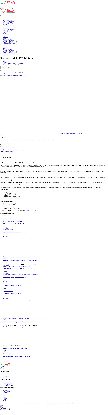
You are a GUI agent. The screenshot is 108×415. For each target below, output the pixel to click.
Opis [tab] (4, 155)
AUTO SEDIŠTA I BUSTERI (9, 25)
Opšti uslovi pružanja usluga (8, 383)
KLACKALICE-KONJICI (8, 30)
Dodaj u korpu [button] (6, 228)
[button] (1, 7)
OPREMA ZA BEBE (7, 27)
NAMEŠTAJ (5, 28)
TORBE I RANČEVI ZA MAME (10, 42)
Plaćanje (8, 409)
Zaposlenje (5, 398)
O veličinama (5, 392)
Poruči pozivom (5, 151)
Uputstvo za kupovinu (7, 390)
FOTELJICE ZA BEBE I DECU (9, 29)
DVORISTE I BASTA (7, 20)
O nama (4, 397)
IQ (1, 134)
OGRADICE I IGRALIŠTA (30, 210)
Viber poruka (12, 151)
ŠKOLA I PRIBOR (7, 34)
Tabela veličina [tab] (6, 156)
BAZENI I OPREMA (7, 22)
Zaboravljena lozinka (7, 376)
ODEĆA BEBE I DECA (8, 23)
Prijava (4, 373)
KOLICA (5, 24)
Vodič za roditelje (6, 391)
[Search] (12, 8)
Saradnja (4, 399)
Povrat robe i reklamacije (8, 385)
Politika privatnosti (6, 384)
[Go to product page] (55, 221)
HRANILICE (5, 45)
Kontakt (4, 400)
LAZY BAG (5, 31)
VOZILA (5, 33)
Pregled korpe (3, 409)
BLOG (4, 38)
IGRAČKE (5, 32)
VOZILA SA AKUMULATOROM (10, 41)
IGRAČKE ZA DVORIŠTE (8, 21)
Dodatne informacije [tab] (7, 157)
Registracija (5, 374)
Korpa (4, 377)
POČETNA (5, 37)
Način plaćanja (6, 382)
